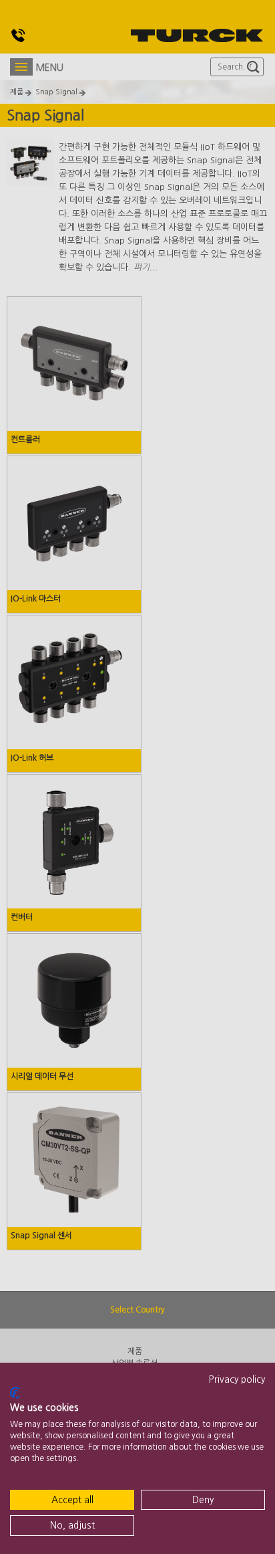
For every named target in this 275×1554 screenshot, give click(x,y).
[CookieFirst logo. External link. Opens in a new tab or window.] (15, 1393)
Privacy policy (237, 1379)
